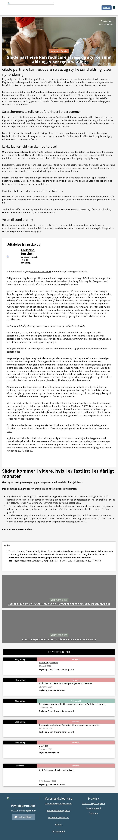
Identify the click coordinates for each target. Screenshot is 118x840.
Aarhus (58, 824)
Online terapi (58, 831)
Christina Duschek (28, 252)
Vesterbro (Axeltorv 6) (58, 817)
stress (76, 297)
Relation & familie (59, 51)
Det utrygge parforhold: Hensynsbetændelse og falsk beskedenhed (72, 704)
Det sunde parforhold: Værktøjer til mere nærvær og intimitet (69, 725)
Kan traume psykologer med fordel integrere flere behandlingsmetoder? (59, 604)
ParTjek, (77, 425)
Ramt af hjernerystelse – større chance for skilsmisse (59, 639)
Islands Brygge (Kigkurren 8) (58, 803)
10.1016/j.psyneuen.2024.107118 (84, 560)
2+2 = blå (43, 745)
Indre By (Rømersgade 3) (58, 810)
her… (9, 431)
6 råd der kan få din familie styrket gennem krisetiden (65, 683)
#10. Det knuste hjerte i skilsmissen (56, 770)
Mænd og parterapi (48, 662)
